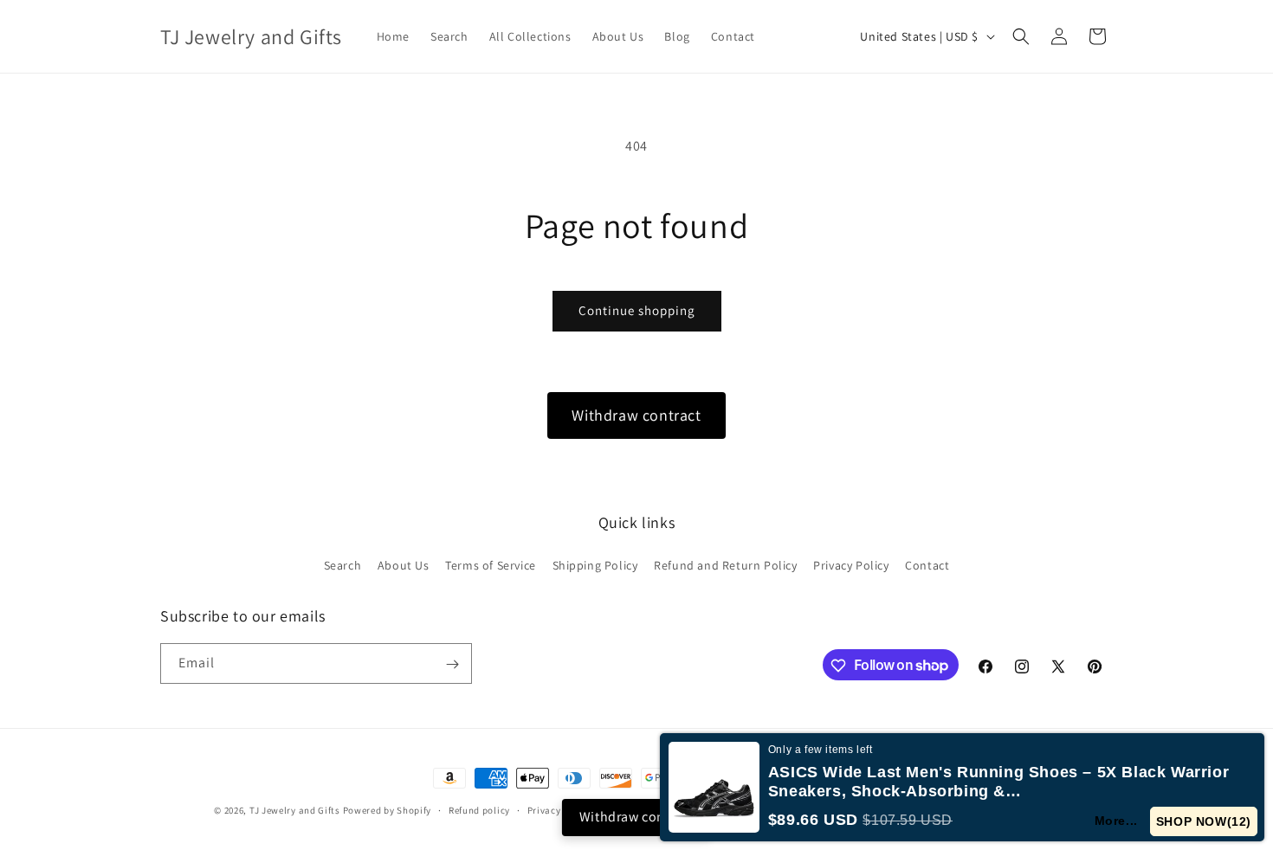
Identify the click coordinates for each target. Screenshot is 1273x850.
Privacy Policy (851, 564)
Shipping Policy (595, 564)
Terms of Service (490, 564)
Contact (927, 564)
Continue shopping (636, 310)
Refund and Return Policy (725, 564)
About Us (404, 564)
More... (1116, 820)
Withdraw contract (636, 415)
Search (343, 564)
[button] (1021, 36)
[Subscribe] (452, 664)
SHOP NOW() (1203, 821)
